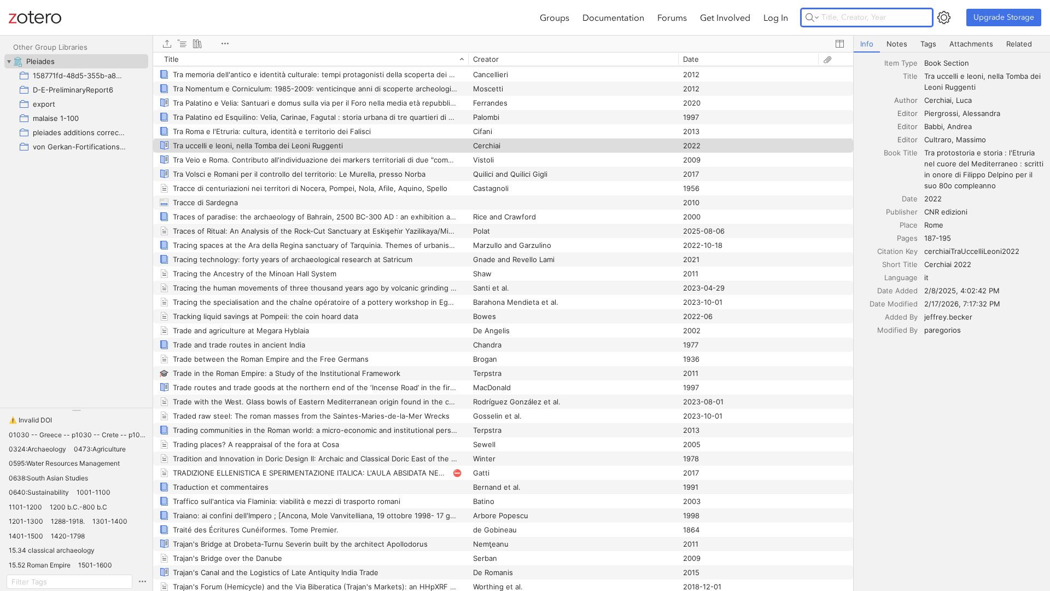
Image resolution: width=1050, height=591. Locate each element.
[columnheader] (310, 59)
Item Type (901, 63)
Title (910, 76)
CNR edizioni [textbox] (945, 211)
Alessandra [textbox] (981, 113)
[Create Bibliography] (197, 44)
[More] (225, 44)
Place (909, 225)
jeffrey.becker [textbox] (948, 316)
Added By (901, 316)
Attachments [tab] (971, 43)
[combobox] (983, 63)
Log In (775, 17)
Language (901, 277)
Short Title (900, 264)
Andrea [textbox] (959, 126)
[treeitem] (76, 61)
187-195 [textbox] (937, 238)
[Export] (167, 44)
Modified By (897, 330)
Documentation (613, 17)
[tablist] (952, 44)
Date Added (897, 290)
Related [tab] (1019, 43)
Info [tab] (866, 43)
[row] (503, 59)
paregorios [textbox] (942, 330)
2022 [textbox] (933, 198)
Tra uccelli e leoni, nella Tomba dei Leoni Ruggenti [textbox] (983, 81)
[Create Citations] (182, 44)
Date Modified (894, 303)
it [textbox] (926, 277)
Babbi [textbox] (933, 126)
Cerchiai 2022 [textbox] (947, 264)
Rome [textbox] (933, 225)
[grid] (503, 321)
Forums (672, 17)
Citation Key (897, 251)
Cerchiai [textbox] (938, 100)
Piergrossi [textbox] (941, 113)
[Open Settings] (944, 17)
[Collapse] (8, 61)
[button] (30, 420)
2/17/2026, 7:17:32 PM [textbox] (962, 303)
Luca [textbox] (964, 100)
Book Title (901, 152)
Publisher (902, 211)
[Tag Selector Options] (142, 582)
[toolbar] (503, 44)
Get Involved (725, 17)
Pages (907, 238)
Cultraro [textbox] (938, 139)
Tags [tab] (928, 43)
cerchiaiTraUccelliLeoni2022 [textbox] (971, 251)
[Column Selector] (839, 44)
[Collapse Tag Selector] (76, 410)
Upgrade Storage (1003, 17)
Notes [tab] (896, 43)
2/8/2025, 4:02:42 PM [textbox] (962, 290)
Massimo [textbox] (971, 139)
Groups (554, 17)
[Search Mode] (812, 17)
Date (910, 198)
